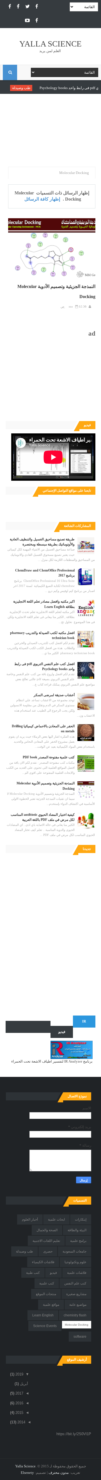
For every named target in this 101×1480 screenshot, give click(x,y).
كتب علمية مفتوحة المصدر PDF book (49, 757)
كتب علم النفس (75, 1283)
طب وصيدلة (35, 88)
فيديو (53, 1273)
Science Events (45, 1326)
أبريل (23, 1384)
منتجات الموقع (46, 1294)
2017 (18, 1393)
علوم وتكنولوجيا (75, 1262)
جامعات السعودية (74, 1251)
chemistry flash (75, 1315)
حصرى (47, 1251)
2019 (18, 1374)
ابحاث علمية (56, 1219)
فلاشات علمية (76, 1273)
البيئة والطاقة (77, 1230)
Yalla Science (50, 44)
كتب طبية (33, 1273)
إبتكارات (80, 1219)
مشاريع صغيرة (76, 1294)
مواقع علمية (51, 1305)
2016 (18, 1403)
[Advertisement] (50, 132)
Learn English (43, 1315)
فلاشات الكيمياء (43, 1262)
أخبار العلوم (30, 1219)
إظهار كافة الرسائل (42, 199)
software (80, 1337)
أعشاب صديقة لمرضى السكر (54, 695)
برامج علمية (78, 1241)
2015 (18, 1413)
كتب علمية (46, 1283)
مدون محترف (59, 1472)
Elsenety (27, 1472)
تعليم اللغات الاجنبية (46, 1241)
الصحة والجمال (47, 1230)
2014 (20, 1422)
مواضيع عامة (77, 1305)
